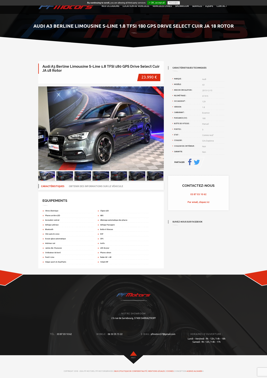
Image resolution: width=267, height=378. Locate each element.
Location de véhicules (136, 6)
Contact (222, 6)
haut (133, 358)
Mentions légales (156, 371)
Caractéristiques (52, 186)
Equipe (209, 6)
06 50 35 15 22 (115, 334)
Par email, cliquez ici (198, 202)
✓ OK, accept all (157, 3)
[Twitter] (197, 162)
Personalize (173, 3)
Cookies (170, 371)
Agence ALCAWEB (194, 371)
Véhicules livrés (162, 6)
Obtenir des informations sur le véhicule (96, 186)
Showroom (182, 6)
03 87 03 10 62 (198, 194)
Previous (34, 128)
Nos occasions (110, 6)
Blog (116, 371)
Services (197, 6)
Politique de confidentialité (133, 371)
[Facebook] (190, 162)
